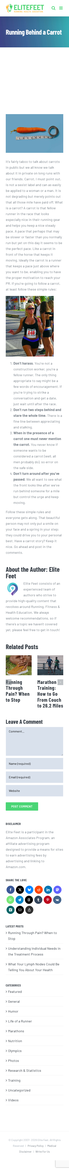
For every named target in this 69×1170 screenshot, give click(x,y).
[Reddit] (38, 891)
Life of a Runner (20, 1021)
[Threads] (29, 901)
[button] (9, 682)
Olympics (15, 1051)
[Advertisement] (34, 72)
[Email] (20, 911)
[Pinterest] (47, 901)
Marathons (16, 1031)
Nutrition (15, 1041)
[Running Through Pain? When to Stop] (19, 665)
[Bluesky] (29, 891)
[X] (20, 891)
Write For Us (42, 1151)
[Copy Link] (29, 911)
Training (14, 1080)
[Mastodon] (57, 891)
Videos (13, 1100)
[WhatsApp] (10, 901)
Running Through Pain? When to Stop (18, 691)
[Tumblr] (38, 901)
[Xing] (10, 911)
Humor (13, 1011)
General (14, 1001)
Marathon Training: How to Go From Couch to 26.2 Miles (50, 694)
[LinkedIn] (48, 891)
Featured (15, 991)
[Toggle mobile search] (53, 7)
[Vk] (57, 901)
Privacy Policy (36, 1145)
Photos (13, 1060)
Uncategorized (19, 1090)
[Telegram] (19, 901)
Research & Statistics (24, 1070)
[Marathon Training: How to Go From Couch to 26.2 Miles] (50, 665)
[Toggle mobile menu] (61, 7)
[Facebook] (10, 891)
